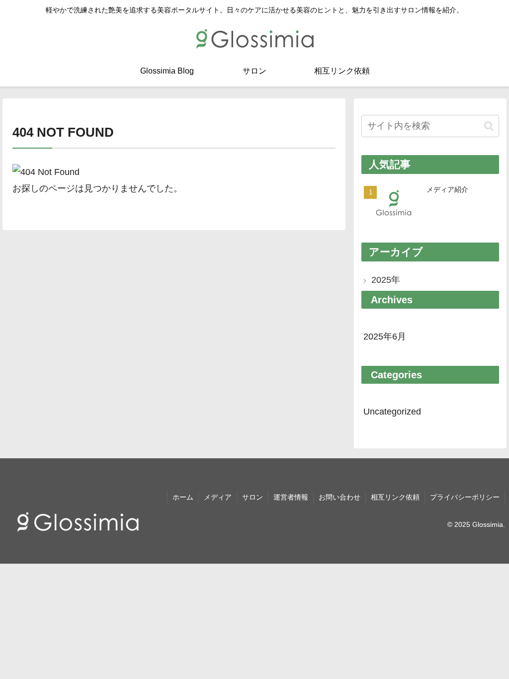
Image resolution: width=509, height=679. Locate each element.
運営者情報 (290, 497)
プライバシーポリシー (465, 497)
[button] (489, 126)
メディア (218, 497)
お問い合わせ (339, 497)
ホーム (182, 497)
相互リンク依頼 (395, 497)
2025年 (385, 280)
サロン (252, 497)
